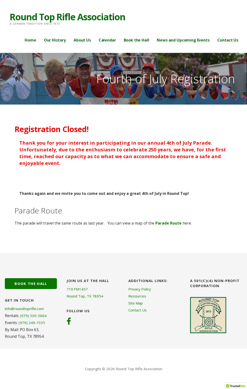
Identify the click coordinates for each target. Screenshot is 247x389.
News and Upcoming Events (183, 40)
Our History (55, 40)
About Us (82, 40)
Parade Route (168, 223)
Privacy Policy (139, 289)
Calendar (107, 40)
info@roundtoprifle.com (24, 308)
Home (30, 40)
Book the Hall (136, 40)
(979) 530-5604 (33, 315)
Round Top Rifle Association (67, 16)
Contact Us (227, 40)
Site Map (135, 303)
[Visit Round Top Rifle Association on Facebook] (69, 321)
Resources (137, 296)
